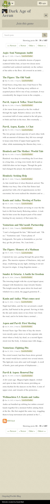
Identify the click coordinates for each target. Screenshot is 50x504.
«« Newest (11, 45)
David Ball (20, 502)
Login (43, 3)
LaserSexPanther (27, 56)
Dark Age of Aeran (16, 13)
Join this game (25, 23)
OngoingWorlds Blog (11, 496)
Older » (32, 45)
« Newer (22, 45)
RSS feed (11, 420)
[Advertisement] (25, 465)
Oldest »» (42, 45)
